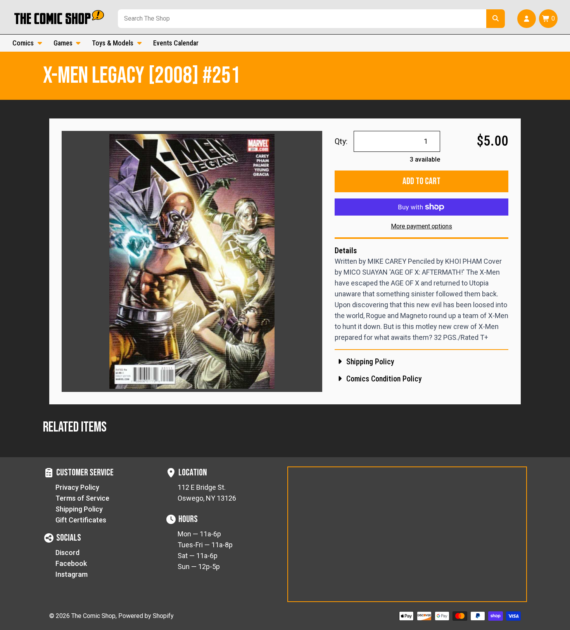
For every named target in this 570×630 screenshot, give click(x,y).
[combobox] (300, 19)
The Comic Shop (93, 616)
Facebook (71, 563)
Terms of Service (82, 498)
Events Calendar (176, 43)
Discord (67, 552)
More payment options (421, 226)
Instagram (71, 574)
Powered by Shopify (146, 616)
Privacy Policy (77, 487)
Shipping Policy (79, 509)
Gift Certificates (80, 520)
